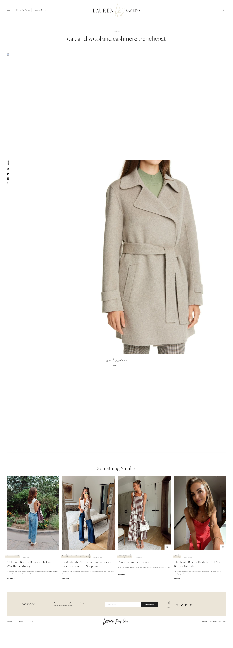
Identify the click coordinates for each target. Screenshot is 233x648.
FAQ (31, 621)
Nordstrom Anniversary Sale (76, 556)
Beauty (177, 556)
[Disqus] (116, 414)
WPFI (224, 621)
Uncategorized (13, 556)
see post (10, 578)
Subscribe (149, 604)
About (22, 621)
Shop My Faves (23, 10)
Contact (10, 621)
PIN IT (151, 257)
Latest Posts (41, 10)
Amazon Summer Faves (133, 562)
